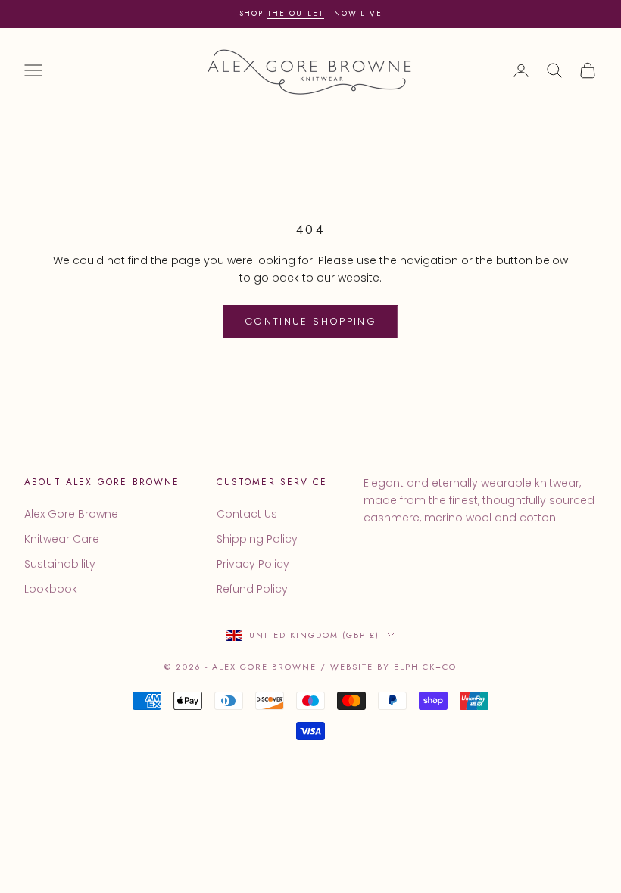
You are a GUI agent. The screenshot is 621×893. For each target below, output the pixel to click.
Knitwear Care (61, 538)
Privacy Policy (253, 563)
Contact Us (247, 513)
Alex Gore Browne (71, 513)
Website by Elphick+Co (393, 667)
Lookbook (50, 588)
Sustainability (59, 563)
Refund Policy (252, 588)
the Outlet (295, 13)
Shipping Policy (257, 538)
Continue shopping (310, 321)
